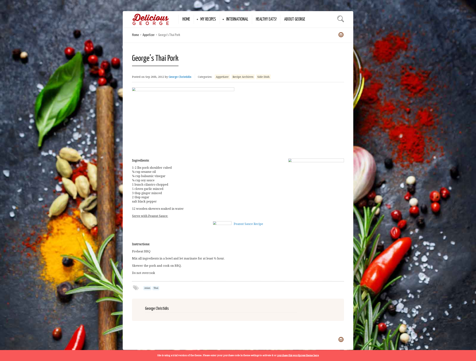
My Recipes (208, 19)
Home (186, 19)
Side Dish (263, 76)
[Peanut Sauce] (222, 224)
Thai (155, 288)
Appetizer (149, 35)
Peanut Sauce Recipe (248, 224)
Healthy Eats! (266, 19)
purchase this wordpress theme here (298, 355)
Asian (147, 288)
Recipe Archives (243, 76)
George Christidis (180, 76)
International (237, 19)
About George (294, 19)
